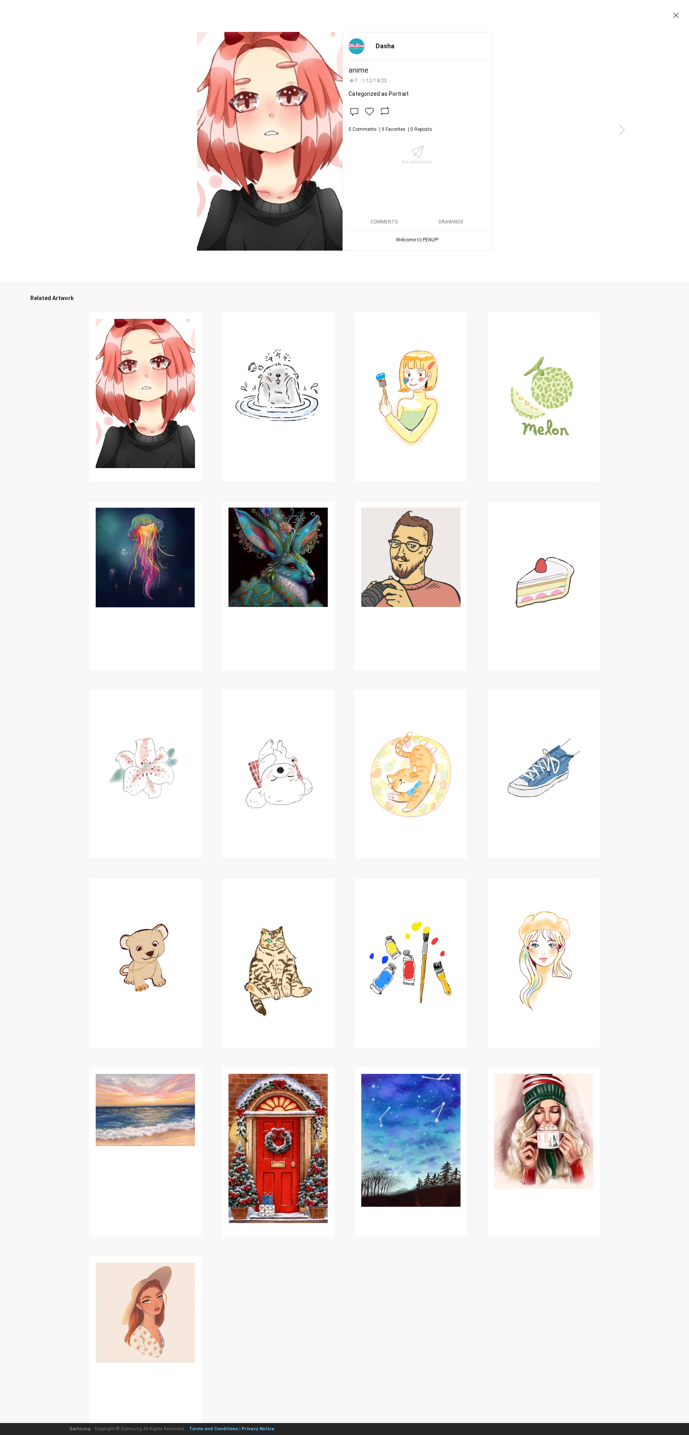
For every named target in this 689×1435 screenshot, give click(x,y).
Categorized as (378, 94)
